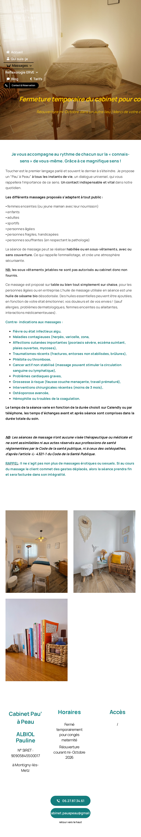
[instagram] (13, 810)
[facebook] (7, 810)
